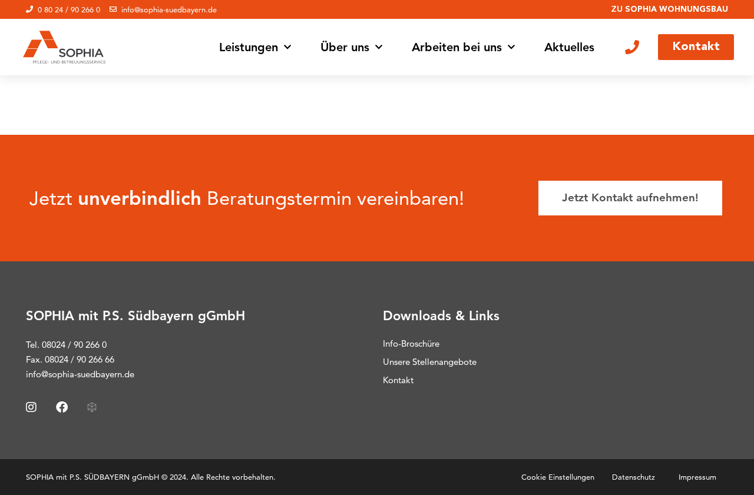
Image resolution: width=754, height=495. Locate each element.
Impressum (697, 476)
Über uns (344, 47)
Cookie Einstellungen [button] (557, 476)
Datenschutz (633, 476)
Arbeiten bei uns (457, 47)
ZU (669, 9)
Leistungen (248, 47)
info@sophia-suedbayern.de (80, 374)
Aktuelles (569, 47)
